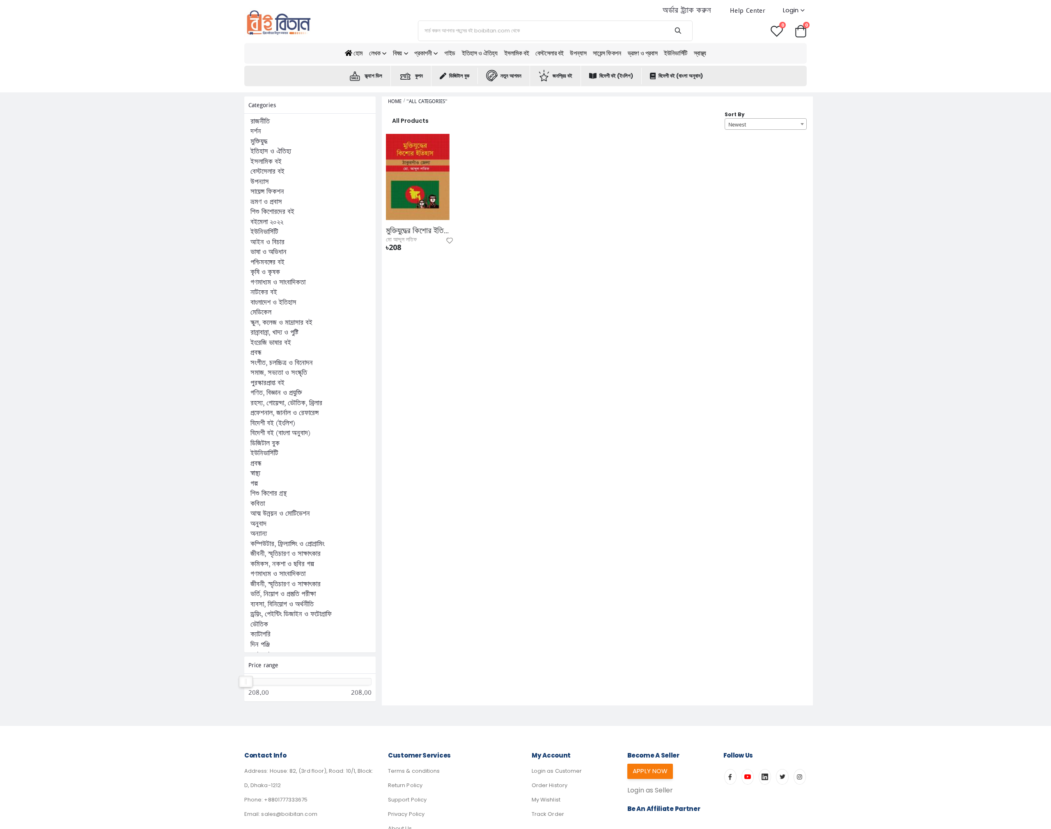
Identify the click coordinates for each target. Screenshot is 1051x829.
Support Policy (407, 800)
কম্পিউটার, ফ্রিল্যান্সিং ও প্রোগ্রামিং (287, 544)
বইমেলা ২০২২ (266, 222)
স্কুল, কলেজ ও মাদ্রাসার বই (281, 323)
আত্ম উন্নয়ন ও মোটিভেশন (280, 514)
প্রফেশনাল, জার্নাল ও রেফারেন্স (284, 413)
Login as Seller (650, 790)
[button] (800, 30)
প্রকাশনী (422, 53)
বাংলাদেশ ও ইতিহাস (273, 303)
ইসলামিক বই (516, 53)
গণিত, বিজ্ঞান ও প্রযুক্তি (276, 393)
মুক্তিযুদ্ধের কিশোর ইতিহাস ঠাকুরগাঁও (418, 231)
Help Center (747, 10)
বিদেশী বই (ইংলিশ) (616, 76)
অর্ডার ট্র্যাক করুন (687, 10)
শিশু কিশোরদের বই (272, 212)
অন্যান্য (258, 534)
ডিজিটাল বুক (459, 76)
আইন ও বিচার (267, 242)
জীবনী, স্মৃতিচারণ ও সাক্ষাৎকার (285, 554)
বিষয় (397, 53)
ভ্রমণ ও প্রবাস (643, 53)
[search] (678, 31)
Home (395, 101)
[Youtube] (747, 777)
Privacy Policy (406, 814)
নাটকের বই (263, 292)
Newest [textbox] (737, 124)
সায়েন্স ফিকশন (607, 53)
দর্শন (255, 131)
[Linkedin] (765, 777)
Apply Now (650, 771)
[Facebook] (730, 777)
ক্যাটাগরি (260, 634)
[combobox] (766, 124)
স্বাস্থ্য (700, 53)
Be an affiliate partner (663, 808)
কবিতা (257, 504)
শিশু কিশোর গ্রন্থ (268, 493)
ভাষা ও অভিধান (268, 252)
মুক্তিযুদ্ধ (258, 142)
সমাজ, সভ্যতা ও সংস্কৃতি (278, 373)
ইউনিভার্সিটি (675, 53)
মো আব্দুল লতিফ (401, 240)
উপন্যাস (578, 53)
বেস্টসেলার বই (549, 53)
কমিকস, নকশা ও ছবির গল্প (282, 564)
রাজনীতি (260, 121)
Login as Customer (557, 771)
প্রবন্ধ (256, 353)
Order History (549, 785)
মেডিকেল (260, 312)
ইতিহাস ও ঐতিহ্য (480, 53)
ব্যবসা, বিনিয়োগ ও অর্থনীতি (282, 604)
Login (791, 10)
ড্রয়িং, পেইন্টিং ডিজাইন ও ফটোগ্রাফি (291, 614)
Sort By (735, 114)
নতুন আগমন (510, 76)
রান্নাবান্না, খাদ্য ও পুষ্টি (274, 332)
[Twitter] (782, 777)
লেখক (375, 53)
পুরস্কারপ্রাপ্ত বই (267, 383)
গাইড (449, 53)
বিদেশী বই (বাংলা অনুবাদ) (681, 76)
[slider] (246, 681)
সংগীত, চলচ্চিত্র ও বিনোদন (281, 363)
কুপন (419, 76)
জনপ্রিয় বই (562, 76)
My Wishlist (546, 800)
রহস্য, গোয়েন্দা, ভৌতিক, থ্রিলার (286, 403)
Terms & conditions (414, 771)
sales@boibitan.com (289, 814)
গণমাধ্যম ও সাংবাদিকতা (277, 282)
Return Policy (405, 785)
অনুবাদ (258, 524)
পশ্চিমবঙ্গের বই (267, 262)
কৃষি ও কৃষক (265, 272)
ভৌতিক (259, 624)
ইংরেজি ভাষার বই (270, 343)
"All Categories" (426, 101)
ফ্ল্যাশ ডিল (373, 76)
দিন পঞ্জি (260, 645)
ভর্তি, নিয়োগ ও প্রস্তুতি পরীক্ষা (283, 594)
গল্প (254, 484)
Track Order (548, 814)
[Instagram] (800, 777)
